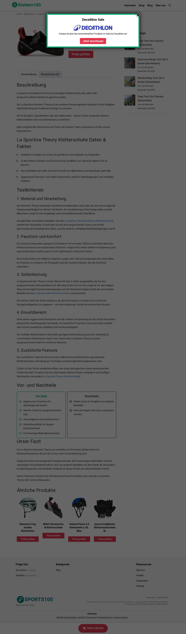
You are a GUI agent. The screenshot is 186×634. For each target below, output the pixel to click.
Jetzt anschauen (93, 41)
